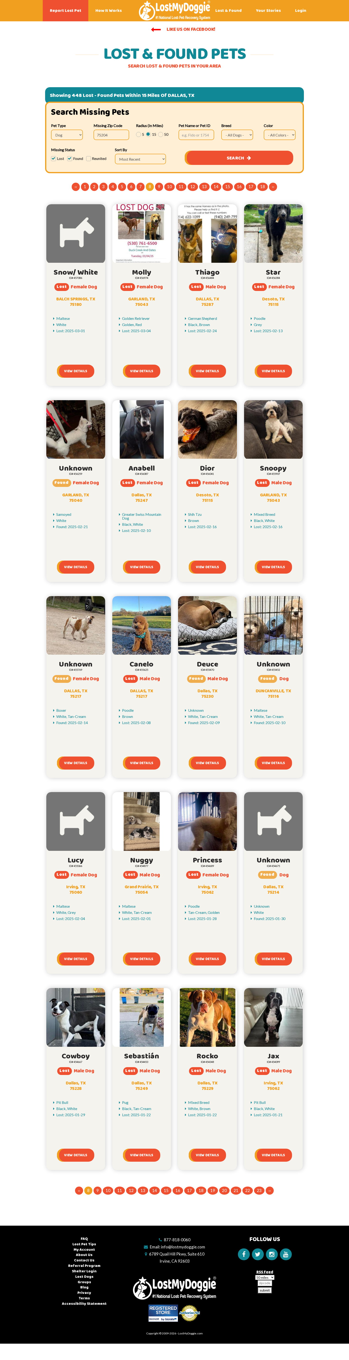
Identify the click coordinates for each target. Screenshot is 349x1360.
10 (169, 186)
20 (224, 1190)
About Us (84, 1255)
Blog (84, 1287)
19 (212, 1190)
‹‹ (76, 186)
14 (216, 186)
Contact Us (84, 1260)
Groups (84, 1282)
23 (259, 1190)
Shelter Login (84, 1271)
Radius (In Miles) (149, 125)
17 (251, 186)
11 (181, 186)
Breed (226, 125)
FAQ (84, 1239)
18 (262, 186)
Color (268, 125)
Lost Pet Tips (84, 1244)
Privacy (84, 1293)
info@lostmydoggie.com (183, 1246)
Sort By (121, 149)
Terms (84, 1298)
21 (236, 1190)
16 (239, 186)
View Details (75, 371)
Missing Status (63, 149)
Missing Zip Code (108, 125)
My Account (84, 1250)
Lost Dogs (84, 1277)
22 (247, 1190)
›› (273, 186)
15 (227, 186)
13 (204, 186)
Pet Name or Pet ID (194, 125)
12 (192, 186)
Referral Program (84, 1266)
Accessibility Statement (84, 1304)
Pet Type (58, 125)
